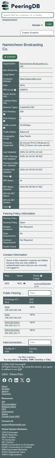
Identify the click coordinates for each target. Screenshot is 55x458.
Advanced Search (9, 20)
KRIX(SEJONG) (12, 322)
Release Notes (9, 406)
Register (36, 25)
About (4, 386)
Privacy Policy (16, 374)
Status (5, 414)
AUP (20, 369)
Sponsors (6, 393)
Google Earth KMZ (11, 416)
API (3, 401)
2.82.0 (5, 374)
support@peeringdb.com (14, 424)
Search (5, 391)
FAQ (4, 409)
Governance (8, 411)
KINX (7, 307)
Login (49, 24)
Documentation (9, 404)
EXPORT (10, 57)
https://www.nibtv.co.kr (30, 79)
